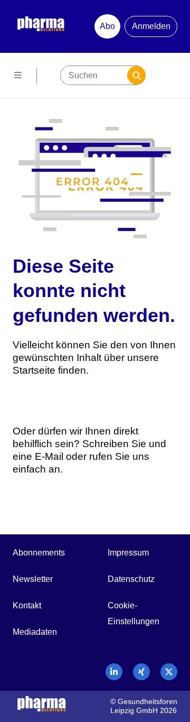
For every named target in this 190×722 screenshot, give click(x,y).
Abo (107, 26)
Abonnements (39, 552)
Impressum (128, 552)
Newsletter (33, 579)
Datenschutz (131, 579)
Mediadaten (35, 631)
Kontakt (27, 605)
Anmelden (151, 26)
